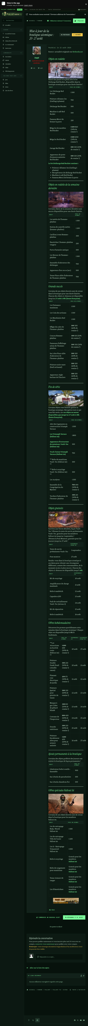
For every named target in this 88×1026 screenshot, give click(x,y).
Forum (20, 9)
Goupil (36, 58)
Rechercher (10, 20)
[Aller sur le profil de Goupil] (37, 50)
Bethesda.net (78, 52)
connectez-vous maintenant (45, 944)
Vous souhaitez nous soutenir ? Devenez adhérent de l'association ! (52, 14)
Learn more (4, 4)
